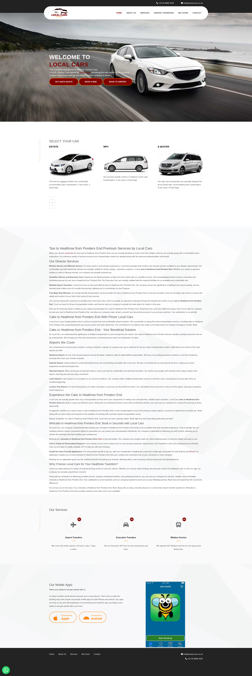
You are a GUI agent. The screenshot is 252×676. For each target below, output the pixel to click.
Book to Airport (117, 82)
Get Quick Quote (63, 82)
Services (144, 13)
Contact (197, 13)
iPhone (192, 451)
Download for (66, 617)
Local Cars (69, 253)
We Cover (183, 13)
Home (119, 13)
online (99, 439)
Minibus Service (179, 537)
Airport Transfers (164, 13)
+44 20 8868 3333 (166, 3)
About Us (131, 13)
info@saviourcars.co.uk (193, 3)
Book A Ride (91, 82)
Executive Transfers (126, 537)
